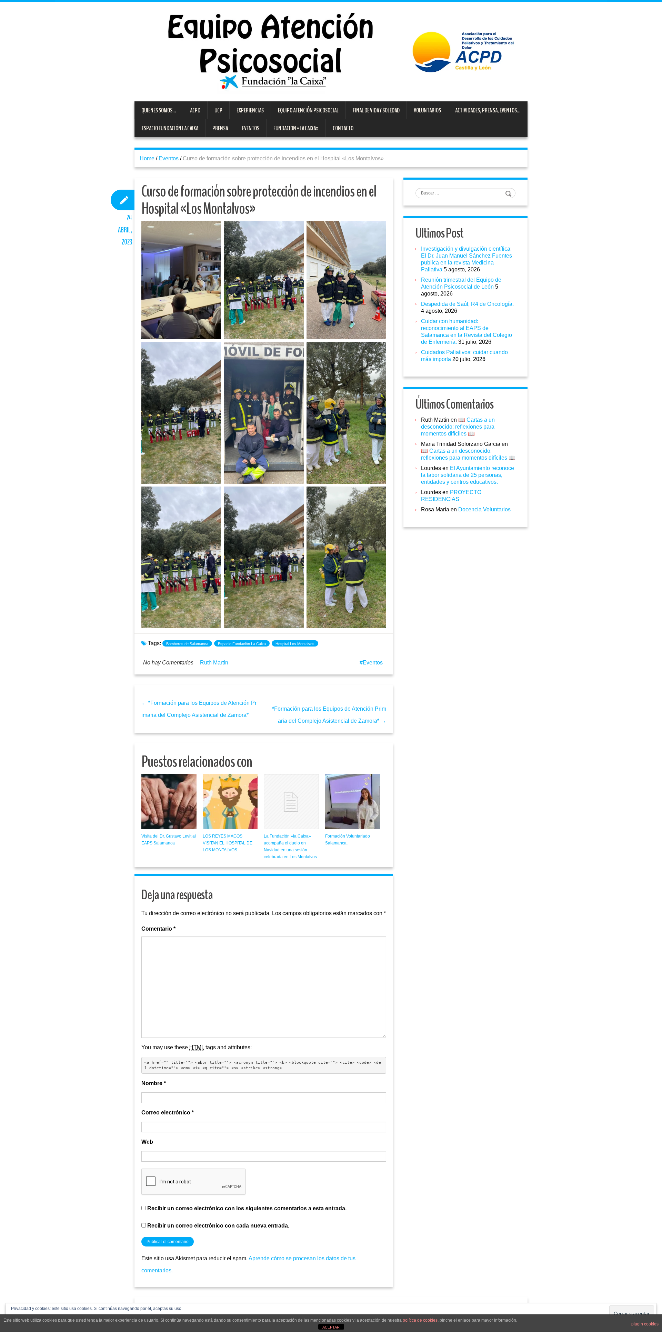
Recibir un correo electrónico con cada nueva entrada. (218, 1226)
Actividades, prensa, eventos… (487, 110)
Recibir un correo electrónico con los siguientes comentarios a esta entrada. (247, 1208)
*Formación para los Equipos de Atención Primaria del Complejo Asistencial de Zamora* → (329, 715)
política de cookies (420, 1320)
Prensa (220, 128)
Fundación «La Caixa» (296, 128)
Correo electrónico (167, 1112)
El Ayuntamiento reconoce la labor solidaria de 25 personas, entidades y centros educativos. (467, 475)
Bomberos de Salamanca (187, 644)
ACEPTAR (331, 1327)
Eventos (250, 128)
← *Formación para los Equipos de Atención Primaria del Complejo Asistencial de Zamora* (199, 709)
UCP (218, 110)
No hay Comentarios (168, 662)
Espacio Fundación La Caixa (170, 128)
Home (147, 158)
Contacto (343, 128)
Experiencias (250, 110)
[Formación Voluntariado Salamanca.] (352, 801)
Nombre (153, 1083)
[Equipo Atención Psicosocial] (331, 51)
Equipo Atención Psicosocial (308, 110)
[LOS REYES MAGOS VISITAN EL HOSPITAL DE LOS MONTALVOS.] (230, 801)
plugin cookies (645, 1324)
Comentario (158, 929)
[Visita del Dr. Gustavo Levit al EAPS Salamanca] (169, 801)
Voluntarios (427, 110)
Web (147, 1142)
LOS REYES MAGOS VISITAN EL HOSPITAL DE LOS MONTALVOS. (227, 843)
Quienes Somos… (158, 110)
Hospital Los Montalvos (294, 644)
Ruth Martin (214, 662)
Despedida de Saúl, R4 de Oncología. (467, 304)
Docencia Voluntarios (484, 509)
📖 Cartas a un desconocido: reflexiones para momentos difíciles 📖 (458, 427)
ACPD (195, 110)
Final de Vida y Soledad (376, 110)
